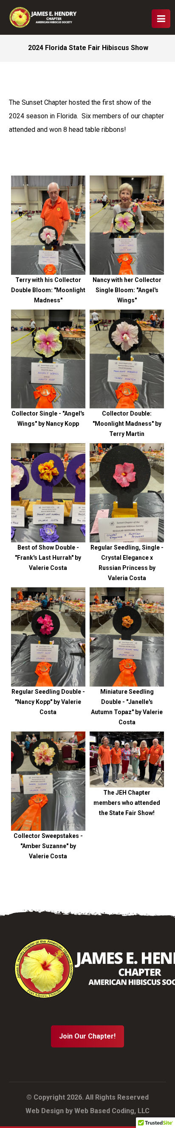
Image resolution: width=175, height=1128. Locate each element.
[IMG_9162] (127, 225)
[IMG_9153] (48, 492)
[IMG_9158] (127, 359)
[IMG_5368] (127, 759)
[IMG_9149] (127, 492)
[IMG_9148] (48, 637)
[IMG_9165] (48, 225)
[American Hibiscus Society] (43, 17)
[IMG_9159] (48, 359)
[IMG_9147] (127, 637)
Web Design (44, 1111)
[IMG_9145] (48, 781)
